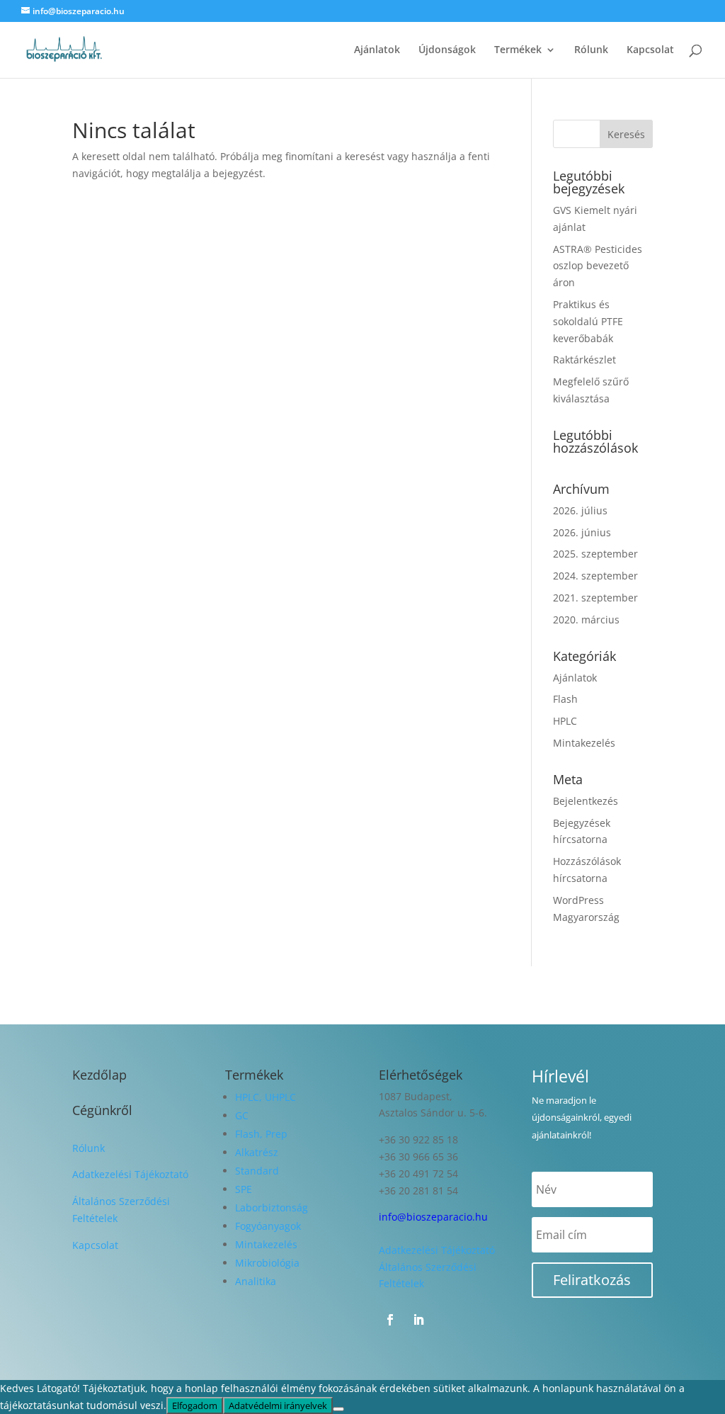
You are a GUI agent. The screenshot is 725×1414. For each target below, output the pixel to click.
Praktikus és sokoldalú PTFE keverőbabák (588, 321)
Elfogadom (194, 1405)
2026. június (582, 532)
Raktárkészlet (584, 359)
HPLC (565, 721)
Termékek (518, 50)
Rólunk (591, 50)
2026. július (580, 510)
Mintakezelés (584, 743)
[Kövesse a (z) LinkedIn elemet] (418, 1319)
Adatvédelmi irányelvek (278, 1405)
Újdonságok (447, 50)
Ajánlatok (377, 50)
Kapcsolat (650, 50)
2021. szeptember (595, 597)
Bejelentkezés (585, 801)
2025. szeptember (595, 553)
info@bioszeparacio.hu (433, 1216)
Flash (565, 699)
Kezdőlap (99, 1074)
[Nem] (338, 1409)
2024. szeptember (595, 575)
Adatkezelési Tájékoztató (130, 1174)
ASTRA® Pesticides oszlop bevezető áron (597, 266)
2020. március (586, 619)
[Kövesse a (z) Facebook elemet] (390, 1319)
